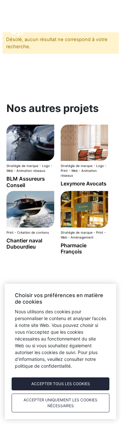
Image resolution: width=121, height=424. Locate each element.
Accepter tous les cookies (60, 383)
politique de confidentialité (43, 366)
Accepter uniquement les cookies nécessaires (60, 402)
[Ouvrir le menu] (100, 24)
